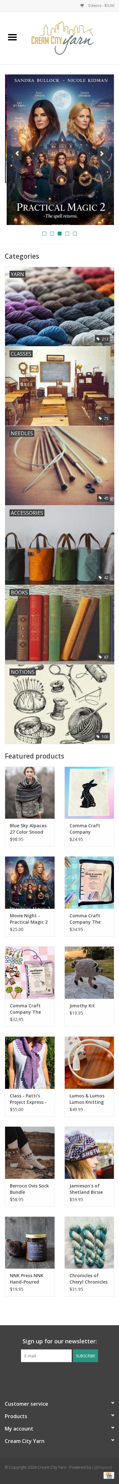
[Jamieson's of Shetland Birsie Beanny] (89, 1152)
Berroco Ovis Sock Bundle (29, 1189)
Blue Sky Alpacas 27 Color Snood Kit (28, 828)
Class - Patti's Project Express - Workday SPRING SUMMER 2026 (28, 1099)
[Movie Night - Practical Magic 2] (30, 882)
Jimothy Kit (82, 1006)
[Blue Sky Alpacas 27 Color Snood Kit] (30, 792)
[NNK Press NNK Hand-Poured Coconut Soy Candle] (30, 1242)
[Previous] (17, 153)
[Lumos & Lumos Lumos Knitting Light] (89, 1062)
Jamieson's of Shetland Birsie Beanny (86, 1189)
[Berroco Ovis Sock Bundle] (30, 1152)
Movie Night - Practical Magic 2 (29, 919)
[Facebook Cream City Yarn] (54, 1375)
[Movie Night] (59, 149)
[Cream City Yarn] (72, 37)
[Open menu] (12, 37)
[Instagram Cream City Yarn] (65, 1375)
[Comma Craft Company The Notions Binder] (30, 972)
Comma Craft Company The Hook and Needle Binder (88, 919)
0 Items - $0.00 (100, 5)
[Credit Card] (107, 1475)
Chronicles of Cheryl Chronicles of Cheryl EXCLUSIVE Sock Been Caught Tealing (88, 1278)
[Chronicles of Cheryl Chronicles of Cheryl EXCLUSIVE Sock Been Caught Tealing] (89, 1242)
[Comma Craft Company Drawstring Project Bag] (89, 792)
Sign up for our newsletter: (60, 1341)
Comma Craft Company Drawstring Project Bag (84, 828)
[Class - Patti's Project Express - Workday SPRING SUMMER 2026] (30, 1062)
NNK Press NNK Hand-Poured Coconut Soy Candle (26, 1278)
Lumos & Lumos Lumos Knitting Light (86, 1099)
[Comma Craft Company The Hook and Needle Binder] (89, 882)
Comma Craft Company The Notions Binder (26, 1009)
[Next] (101, 153)
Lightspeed (102, 1467)
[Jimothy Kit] (89, 972)
